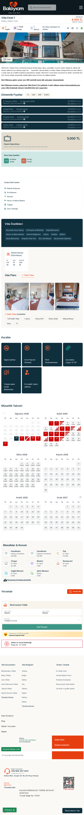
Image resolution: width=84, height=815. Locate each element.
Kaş (23, 684)
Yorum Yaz (77, 591)
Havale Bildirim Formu (63, 675)
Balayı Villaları (6, 675)
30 (38, 438)
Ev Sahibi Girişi (61, 671)
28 (27, 438)
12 (73, 428)
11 (67, 428)
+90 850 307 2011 (19, 771)
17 (62, 433)
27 (22, 438)
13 (79, 428)
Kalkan (24, 680)
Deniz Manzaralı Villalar (9, 684)
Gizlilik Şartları (59, 739)
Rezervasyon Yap (72, 811)
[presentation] (8, 296)
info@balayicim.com (17, 773)
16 (57, 433)
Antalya (24, 671)
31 (5, 443)
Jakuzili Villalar (6, 689)
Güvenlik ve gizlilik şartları (65, 689)
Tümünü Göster (7, 697)
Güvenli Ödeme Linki (11, 749)
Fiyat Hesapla (42, 627)
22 (51, 438)
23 (57, 438)
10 (62, 428)
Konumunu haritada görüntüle (19, 580)
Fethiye (24, 689)
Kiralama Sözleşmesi (63, 680)
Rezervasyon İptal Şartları (65, 684)
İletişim (4, 732)
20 (79, 433)
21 (46, 438)
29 (33, 438)
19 (73, 433)
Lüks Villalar (5, 680)
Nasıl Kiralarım (7, 716)
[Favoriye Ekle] (21, 18)
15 (51, 433)
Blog (3, 721)
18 (67, 433)
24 (62, 438)
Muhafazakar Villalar (8, 671)
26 (16, 438)
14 (46, 433)
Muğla (24, 675)
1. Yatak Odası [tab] (28, 275)
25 (67, 438)
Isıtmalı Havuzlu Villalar (9, 693)
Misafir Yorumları (8, 726)
